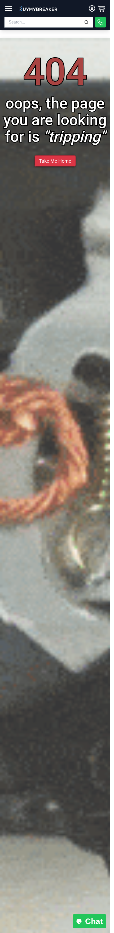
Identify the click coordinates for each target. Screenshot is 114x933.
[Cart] (101, 8)
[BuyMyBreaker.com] (38, 8)
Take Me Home (55, 161)
